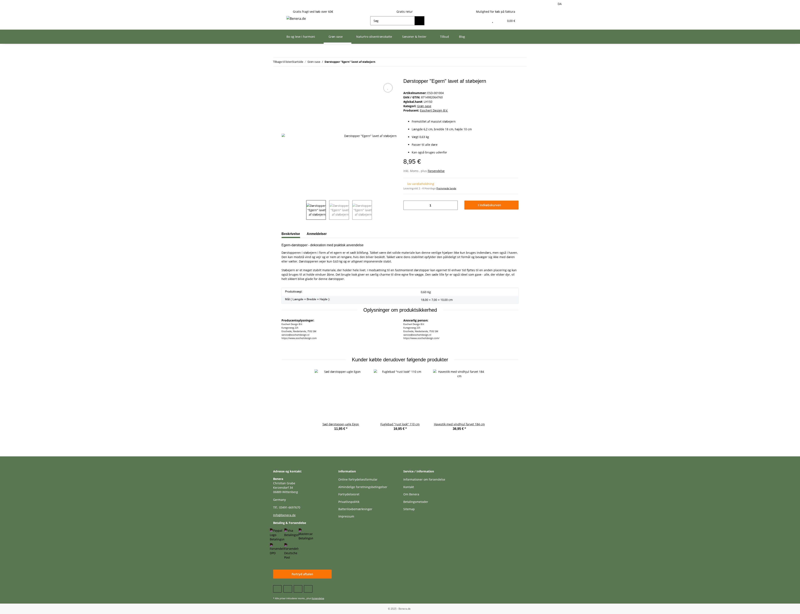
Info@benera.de (284, 515)
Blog (462, 37)
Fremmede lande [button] (446, 188)
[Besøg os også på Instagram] (308, 589)
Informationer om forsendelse (424, 479)
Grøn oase (424, 106)
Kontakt (408, 487)
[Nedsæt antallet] (408, 205)
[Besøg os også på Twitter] (287, 589)
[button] (484, 21)
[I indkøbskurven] (284, 76)
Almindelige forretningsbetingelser (362, 487)
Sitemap (409, 509)
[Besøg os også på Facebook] (277, 589)
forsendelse (318, 598)
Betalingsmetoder (415, 502)
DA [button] (560, 4)
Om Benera (411, 494)
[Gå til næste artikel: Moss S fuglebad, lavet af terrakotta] (513, 61)
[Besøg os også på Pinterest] (298, 589)
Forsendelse (436, 171)
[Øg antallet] (453, 205)
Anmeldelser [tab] (317, 234)
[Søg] (419, 20)
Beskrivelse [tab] (290, 234)
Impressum (346, 516)
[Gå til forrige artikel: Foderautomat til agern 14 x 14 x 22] (522, 61)
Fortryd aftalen (302, 574)
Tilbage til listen (282, 62)
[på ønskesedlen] (387, 87)
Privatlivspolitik (348, 502)
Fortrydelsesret (348, 494)
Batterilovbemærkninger (355, 509)
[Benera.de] (296, 18)
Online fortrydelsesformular (358, 479)
